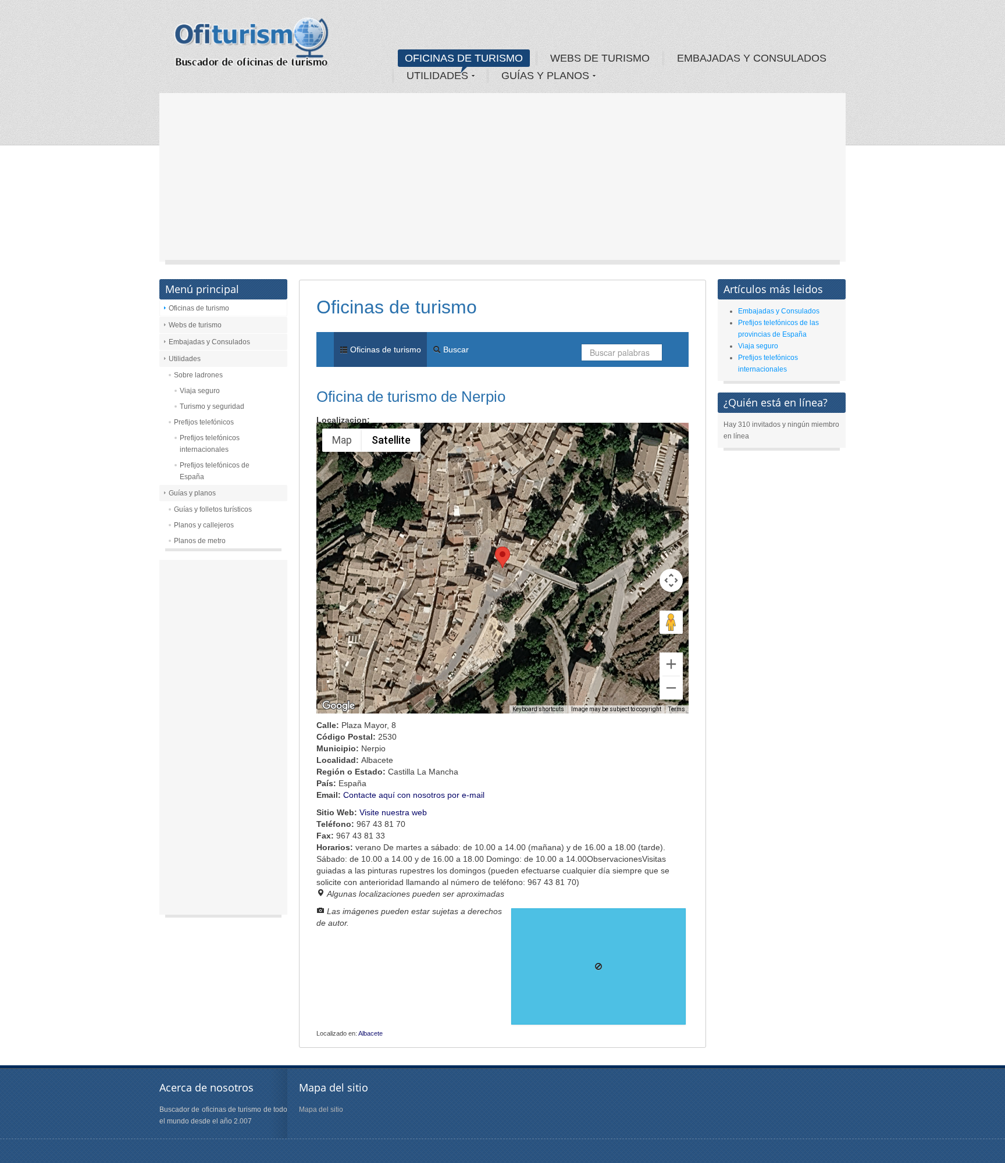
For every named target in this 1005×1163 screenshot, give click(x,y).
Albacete (370, 1033)
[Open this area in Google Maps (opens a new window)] (338, 706)
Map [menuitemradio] (342, 440)
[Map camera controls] (671, 580)
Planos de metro (200, 541)
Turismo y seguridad (212, 406)
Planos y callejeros (204, 525)
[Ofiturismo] (252, 45)
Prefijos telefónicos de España (215, 471)
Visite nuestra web (393, 812)
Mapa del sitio (321, 1109)
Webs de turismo (195, 325)
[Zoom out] (671, 688)
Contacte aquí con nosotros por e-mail (413, 795)
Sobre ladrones (198, 375)
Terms (676, 709)
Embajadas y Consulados (209, 342)
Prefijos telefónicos (204, 422)
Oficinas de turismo (199, 308)
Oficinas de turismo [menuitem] (384, 349)
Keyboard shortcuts (538, 709)
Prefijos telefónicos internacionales (210, 444)
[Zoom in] (671, 664)
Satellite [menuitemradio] (391, 440)
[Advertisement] (502, 180)
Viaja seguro (200, 391)
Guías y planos (192, 493)
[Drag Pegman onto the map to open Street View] (671, 622)
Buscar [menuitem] (455, 349)
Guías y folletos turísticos (213, 509)
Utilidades (185, 359)
